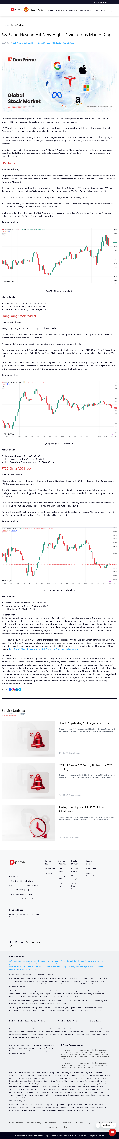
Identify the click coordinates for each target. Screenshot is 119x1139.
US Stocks (70, 43)
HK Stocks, (55, 43)
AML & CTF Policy (34, 1122)
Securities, (63, 43)
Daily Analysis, (18, 43)
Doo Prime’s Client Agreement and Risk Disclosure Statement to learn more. (44, 649)
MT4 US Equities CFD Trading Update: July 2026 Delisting (85, 767)
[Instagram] (13, 689)
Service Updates (17, 25)
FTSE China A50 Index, (42, 43)
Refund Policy (67, 1122)
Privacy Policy (104, 1122)
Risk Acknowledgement (85, 1122)
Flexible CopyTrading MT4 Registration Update (85, 723)
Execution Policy (51, 1122)
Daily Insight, (29, 43)
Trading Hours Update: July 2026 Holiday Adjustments (82, 809)
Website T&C (54, 1127)
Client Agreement (16, 1122)
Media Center (37, 10)
